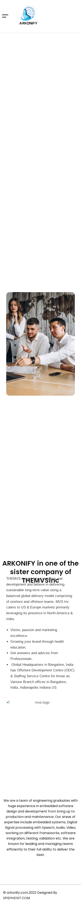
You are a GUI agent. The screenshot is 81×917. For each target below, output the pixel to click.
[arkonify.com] (28, 16)
